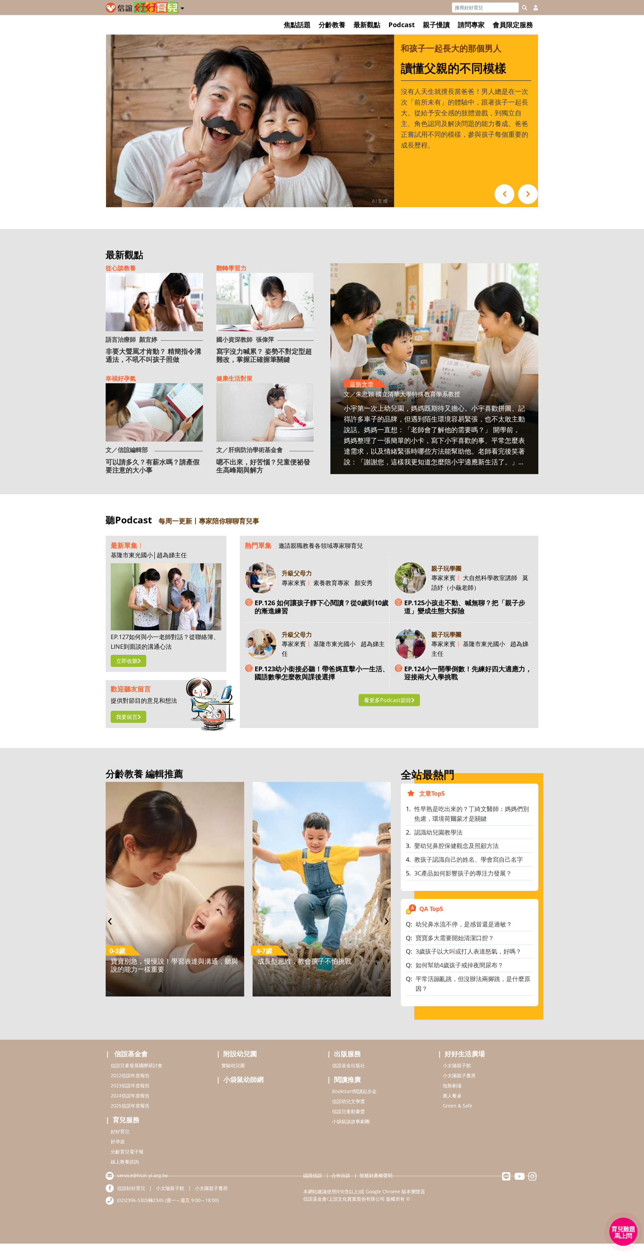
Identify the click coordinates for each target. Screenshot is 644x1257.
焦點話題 (297, 24)
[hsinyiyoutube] (519, 1178)
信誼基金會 (131, 1053)
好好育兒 (120, 1131)
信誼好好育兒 (131, 1188)
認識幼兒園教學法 (438, 832)
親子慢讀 (436, 24)
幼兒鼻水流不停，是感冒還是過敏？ (464, 924)
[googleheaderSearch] (525, 7)
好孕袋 (118, 1141)
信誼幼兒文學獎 (348, 1101)
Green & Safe (457, 1105)
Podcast (401, 24)
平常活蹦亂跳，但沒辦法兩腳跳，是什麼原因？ (473, 983)
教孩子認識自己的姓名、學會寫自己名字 (468, 859)
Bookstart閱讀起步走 (354, 1091)
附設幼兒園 (240, 1053)
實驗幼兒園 (233, 1065)
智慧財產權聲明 (376, 1175)
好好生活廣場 (465, 1053)
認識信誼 (312, 1175)
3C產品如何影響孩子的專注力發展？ (463, 873)
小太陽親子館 (457, 1065)
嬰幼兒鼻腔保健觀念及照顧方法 (456, 846)
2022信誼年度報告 (130, 1075)
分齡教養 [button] (332, 24)
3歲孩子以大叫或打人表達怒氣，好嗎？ (469, 951)
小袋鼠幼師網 (243, 1079)
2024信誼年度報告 (130, 1095)
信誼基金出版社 (348, 1065)
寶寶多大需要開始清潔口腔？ (455, 938)
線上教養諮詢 (125, 1161)
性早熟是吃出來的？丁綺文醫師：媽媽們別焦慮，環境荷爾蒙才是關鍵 (471, 813)
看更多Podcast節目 (387, 700)
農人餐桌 (452, 1095)
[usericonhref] (533, 7)
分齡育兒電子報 (127, 1151)
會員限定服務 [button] (513, 24)
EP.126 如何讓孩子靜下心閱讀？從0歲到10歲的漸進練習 (321, 607)
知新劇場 (452, 1085)
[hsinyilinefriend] (506, 1178)
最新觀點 (367, 24)
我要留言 (127, 717)
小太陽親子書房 (459, 1075)
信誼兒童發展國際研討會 (136, 1065)
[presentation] (109, 919)
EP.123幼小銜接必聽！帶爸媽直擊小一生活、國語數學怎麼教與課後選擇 (322, 673)
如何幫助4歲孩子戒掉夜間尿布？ (459, 965)
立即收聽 (127, 661)
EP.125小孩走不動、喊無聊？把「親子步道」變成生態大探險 (464, 607)
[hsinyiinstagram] (532, 1178)
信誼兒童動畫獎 (348, 1111)
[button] (182, 7)
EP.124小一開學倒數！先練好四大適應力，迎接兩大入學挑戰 (468, 673)
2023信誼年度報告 (130, 1085)
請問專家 (471, 24)
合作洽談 (340, 1175)
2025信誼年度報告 (130, 1105)
